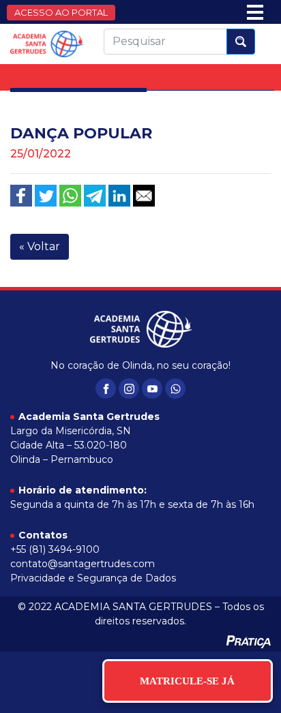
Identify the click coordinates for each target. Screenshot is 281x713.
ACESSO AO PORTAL (61, 12)
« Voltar (39, 246)
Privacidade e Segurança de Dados (93, 578)
